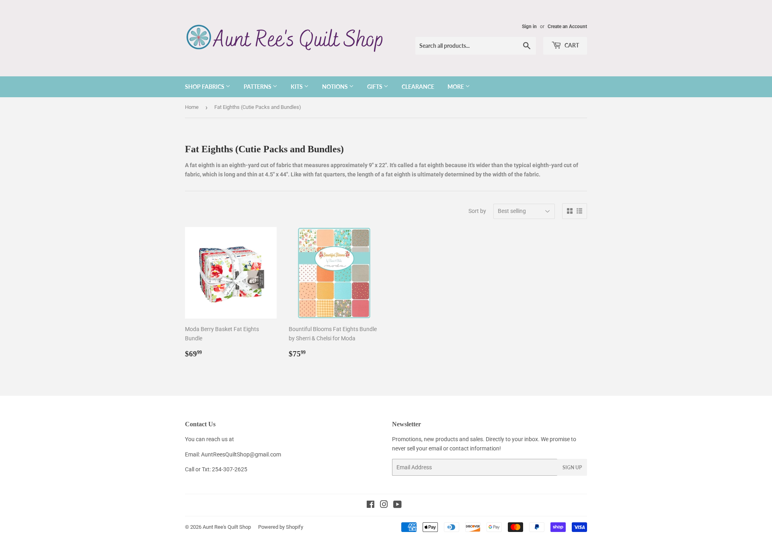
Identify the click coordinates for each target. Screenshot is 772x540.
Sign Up (572, 467)
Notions (335, 86)
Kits (297, 86)
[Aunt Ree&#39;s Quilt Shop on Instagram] (384, 505)
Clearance (418, 86)
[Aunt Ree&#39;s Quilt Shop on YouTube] (397, 505)
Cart (571, 45)
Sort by (477, 211)
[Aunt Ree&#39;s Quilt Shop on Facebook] (370, 505)
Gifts (375, 86)
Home (192, 107)
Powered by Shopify (280, 527)
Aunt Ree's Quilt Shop (227, 527)
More (456, 86)
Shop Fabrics (205, 86)
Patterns (258, 86)
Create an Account (567, 26)
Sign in (529, 26)
